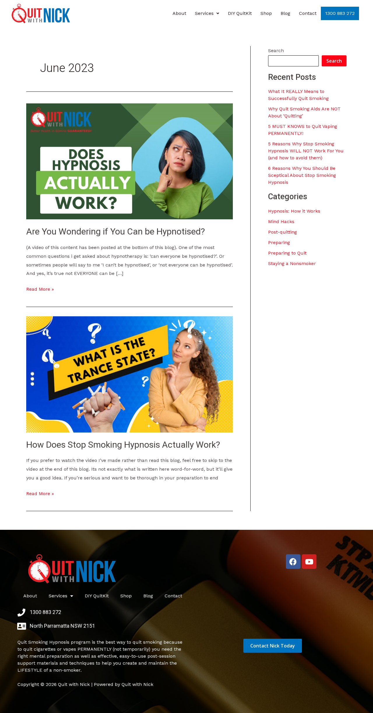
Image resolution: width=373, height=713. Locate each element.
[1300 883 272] (21, 612)
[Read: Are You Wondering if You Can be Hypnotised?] (129, 161)
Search (276, 50)
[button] (207, 13)
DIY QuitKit (240, 13)
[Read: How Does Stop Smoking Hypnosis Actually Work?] (129, 374)
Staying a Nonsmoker (292, 263)
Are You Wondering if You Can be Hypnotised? (115, 231)
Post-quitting (282, 232)
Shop (266, 13)
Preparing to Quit (287, 253)
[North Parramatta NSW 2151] (21, 626)
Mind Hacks (281, 221)
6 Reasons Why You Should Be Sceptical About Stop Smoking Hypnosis (302, 175)
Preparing (279, 242)
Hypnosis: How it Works (294, 211)
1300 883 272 (340, 13)
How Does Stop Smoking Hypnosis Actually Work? (123, 445)
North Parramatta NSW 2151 (62, 626)
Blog (285, 13)
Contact (307, 13)
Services (204, 13)
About (179, 13)
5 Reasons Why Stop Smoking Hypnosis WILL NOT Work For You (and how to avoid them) (306, 150)
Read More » (40, 288)
